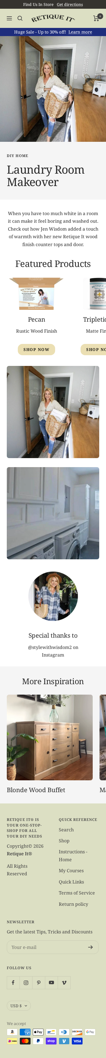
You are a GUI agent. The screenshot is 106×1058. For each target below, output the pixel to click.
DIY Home (17, 155)
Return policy (73, 904)
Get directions (70, 4)
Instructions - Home (73, 855)
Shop (64, 841)
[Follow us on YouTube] (51, 982)
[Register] (90, 947)
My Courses (71, 870)
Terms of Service (77, 893)
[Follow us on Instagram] (26, 982)
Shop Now (36, 349)
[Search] (20, 18)
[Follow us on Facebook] (13, 982)
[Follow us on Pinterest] (38, 982)
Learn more (80, 32)
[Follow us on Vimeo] (64, 982)
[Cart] (96, 18)
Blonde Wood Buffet (36, 789)
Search (66, 830)
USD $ (16, 1005)
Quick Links (71, 882)
